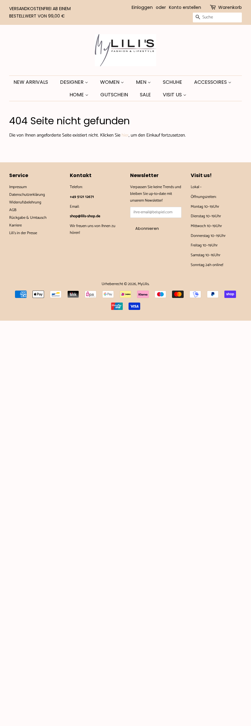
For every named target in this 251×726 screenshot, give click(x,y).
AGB (13, 210)
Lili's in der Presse (23, 233)
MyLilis (143, 284)
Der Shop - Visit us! (217, 187)
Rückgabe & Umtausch (28, 217)
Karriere (15, 225)
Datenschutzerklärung (27, 194)
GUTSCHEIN (114, 94)
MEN (142, 82)
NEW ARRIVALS (30, 82)
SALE (145, 94)
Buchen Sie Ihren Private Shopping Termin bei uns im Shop (92, 249)
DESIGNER (72, 82)
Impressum (18, 187)
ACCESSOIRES (211, 82)
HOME (77, 94)
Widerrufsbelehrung (25, 202)
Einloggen (142, 7)
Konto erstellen (185, 7)
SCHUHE (172, 82)
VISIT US (173, 94)
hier (125, 135)
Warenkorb (230, 7)
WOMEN (110, 82)
